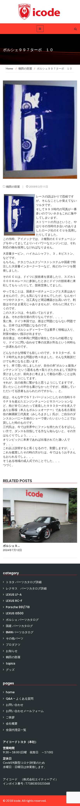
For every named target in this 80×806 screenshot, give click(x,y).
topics (10, 663)
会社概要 (11, 723)
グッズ (10, 670)
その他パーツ (14, 638)
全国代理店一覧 (16, 730)
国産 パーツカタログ (19, 626)
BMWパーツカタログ (19, 632)
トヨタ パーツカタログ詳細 (24, 582)
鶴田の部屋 (13, 186)
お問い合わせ (14, 705)
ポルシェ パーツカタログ (22, 620)
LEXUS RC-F (14, 601)
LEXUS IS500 (14, 613)
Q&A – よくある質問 (19, 699)
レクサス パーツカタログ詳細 (26, 588)
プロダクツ (13, 645)
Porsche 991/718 (18, 607)
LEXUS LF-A (14, 595)
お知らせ (11, 651)
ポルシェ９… (11, 546)
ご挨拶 (10, 717)
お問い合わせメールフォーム (25, 711)
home (10, 692)
